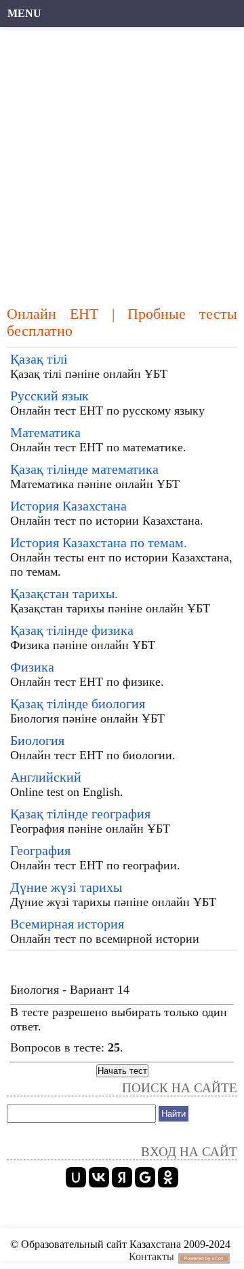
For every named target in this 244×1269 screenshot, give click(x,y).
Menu (24, 13)
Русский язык (49, 395)
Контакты (151, 1256)
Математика (45, 432)
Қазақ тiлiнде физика (72, 630)
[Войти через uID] (76, 1177)
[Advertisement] (122, 159)
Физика (32, 666)
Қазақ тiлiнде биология (77, 703)
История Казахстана (68, 505)
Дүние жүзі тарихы (66, 887)
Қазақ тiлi (39, 358)
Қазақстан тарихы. (64, 593)
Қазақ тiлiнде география (80, 813)
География (40, 850)
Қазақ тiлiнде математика (84, 469)
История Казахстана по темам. (98, 542)
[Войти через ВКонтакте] (99, 1177)
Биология (37, 740)
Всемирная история (67, 923)
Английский (45, 776)
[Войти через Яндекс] (122, 1177)
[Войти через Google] (145, 1177)
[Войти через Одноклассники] (168, 1177)
